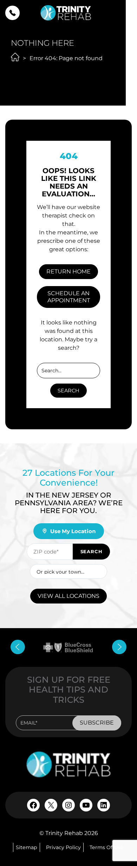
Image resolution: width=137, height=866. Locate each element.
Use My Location (73, 531)
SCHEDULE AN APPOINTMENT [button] (68, 297)
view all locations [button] (68, 596)
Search (68, 390)
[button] (12, 13)
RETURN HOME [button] (68, 271)
